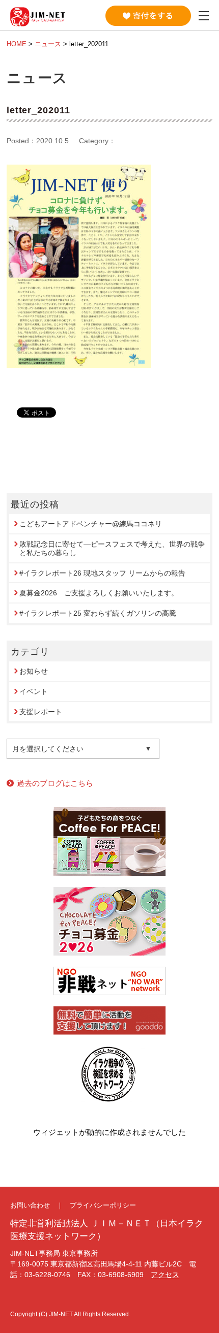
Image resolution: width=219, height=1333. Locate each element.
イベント (33, 691)
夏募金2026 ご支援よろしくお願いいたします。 (98, 593)
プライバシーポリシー (103, 1205)
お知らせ (33, 671)
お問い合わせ (30, 1205)
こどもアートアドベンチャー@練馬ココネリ (90, 524)
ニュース (48, 44)
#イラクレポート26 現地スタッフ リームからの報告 (102, 573)
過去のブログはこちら (55, 783)
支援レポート (40, 712)
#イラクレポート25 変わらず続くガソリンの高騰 (97, 613)
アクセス (165, 1275)
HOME (16, 44)
